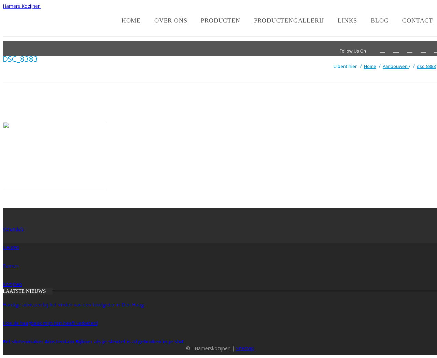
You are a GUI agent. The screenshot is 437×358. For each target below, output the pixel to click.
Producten (220, 20)
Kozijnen (12, 284)
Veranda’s (13, 229)
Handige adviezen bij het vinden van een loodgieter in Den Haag (73, 304)
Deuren (11, 247)
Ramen (10, 265)
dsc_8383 (426, 66)
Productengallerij (289, 20)
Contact (417, 20)
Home (131, 20)
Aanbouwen (396, 66)
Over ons (170, 20)
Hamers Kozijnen (22, 6)
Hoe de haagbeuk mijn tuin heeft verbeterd (50, 323)
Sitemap (245, 348)
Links (347, 20)
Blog (380, 20)
